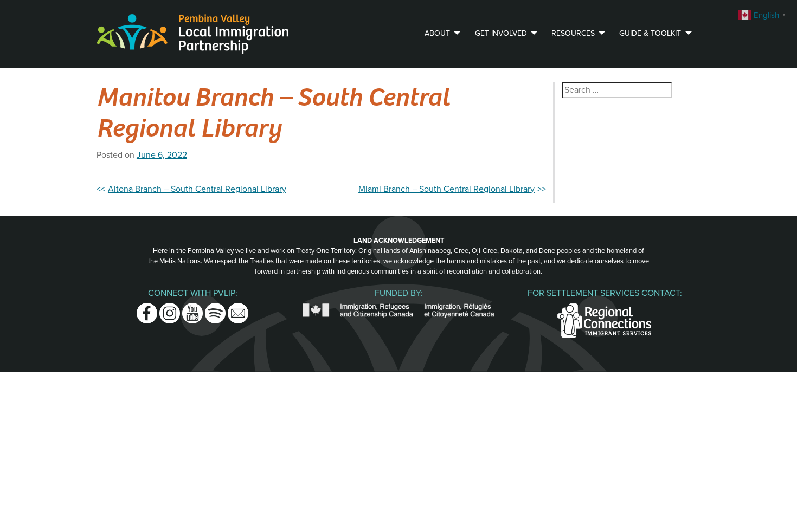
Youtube (192, 309)
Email (238, 309)
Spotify (215, 309)
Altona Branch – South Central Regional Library (197, 189)
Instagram (169, 309)
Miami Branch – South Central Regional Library (446, 189)
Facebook (147, 309)
